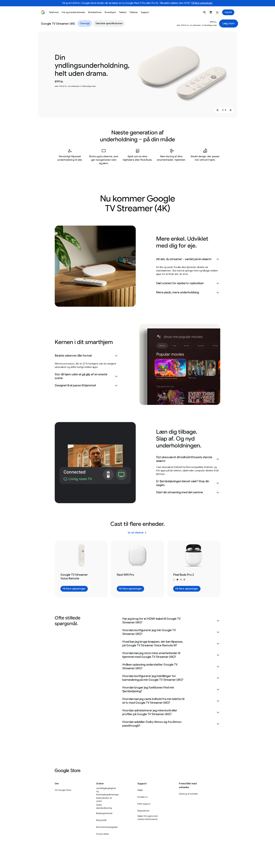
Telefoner (54, 12)
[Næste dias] (230, 110)
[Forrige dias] (217, 110)
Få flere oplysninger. (202, 3)
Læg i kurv (229, 23)
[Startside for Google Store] (43, 12)
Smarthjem (110, 12)
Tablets (122, 12)
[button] (204, 12)
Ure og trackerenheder (73, 12)
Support (145, 12)
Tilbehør (133, 12)
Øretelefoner (95, 12)
